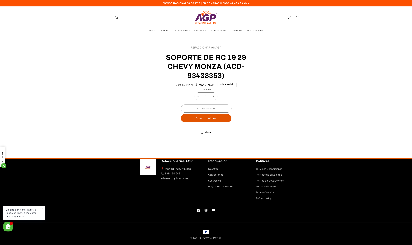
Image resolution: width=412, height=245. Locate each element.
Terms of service (265, 192)
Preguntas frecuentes (220, 186)
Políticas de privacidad (269, 175)
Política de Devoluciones (270, 181)
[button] (117, 17)
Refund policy (264, 198)
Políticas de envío (266, 186)
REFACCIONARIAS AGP (210, 238)
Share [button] (208, 132)
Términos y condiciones (269, 169)
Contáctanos (215, 175)
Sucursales (214, 181)
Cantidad (206, 90)
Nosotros (213, 169)
